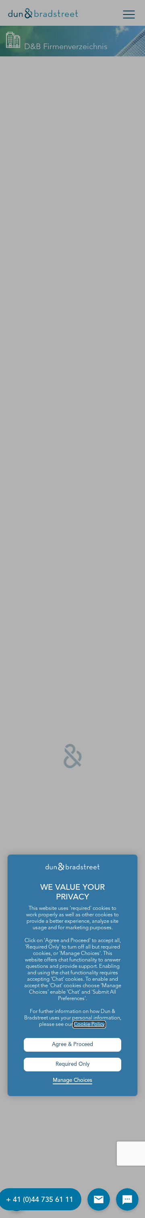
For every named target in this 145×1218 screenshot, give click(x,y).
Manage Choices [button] (72, 1080)
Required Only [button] (73, 1064)
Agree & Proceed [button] (72, 1044)
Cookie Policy (89, 1024)
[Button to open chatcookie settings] (127, 1199)
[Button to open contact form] (98, 1199)
